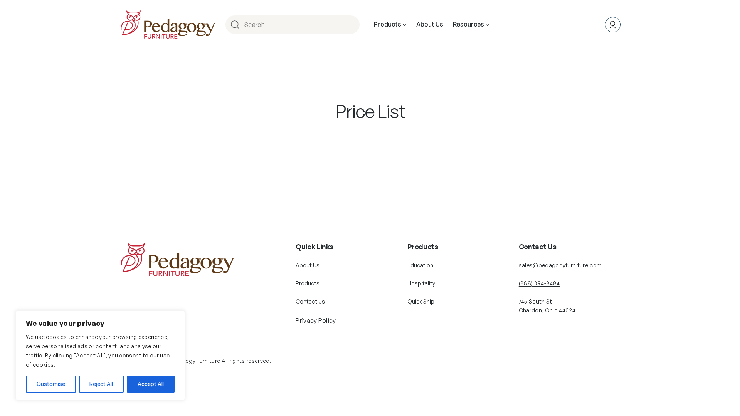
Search (352, 24)
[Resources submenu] (487, 25)
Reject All (101, 384)
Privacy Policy (316, 320)
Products (387, 24)
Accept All (151, 384)
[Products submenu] (405, 25)
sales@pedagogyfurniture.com (560, 265)
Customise (51, 384)
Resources (468, 24)
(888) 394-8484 (539, 283)
